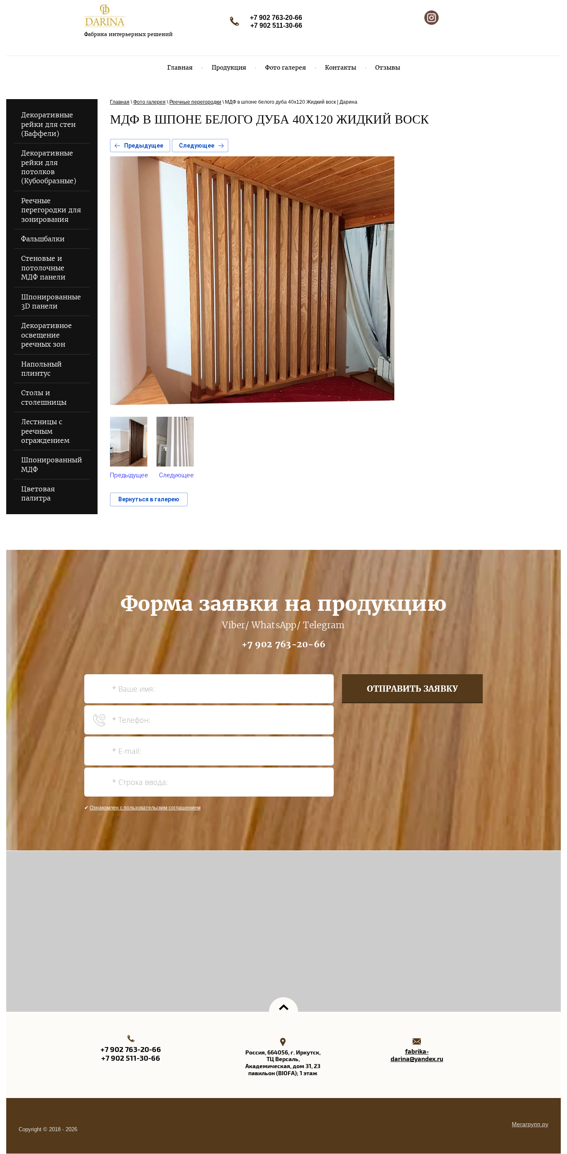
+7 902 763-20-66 (276, 17)
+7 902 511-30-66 (276, 25)
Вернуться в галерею (148, 499)
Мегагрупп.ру (530, 1124)
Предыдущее (143, 145)
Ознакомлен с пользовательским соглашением (145, 808)
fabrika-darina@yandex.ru (417, 1055)
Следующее (196, 145)
